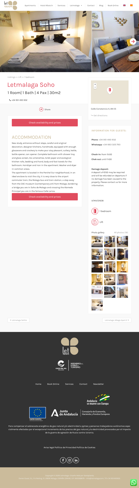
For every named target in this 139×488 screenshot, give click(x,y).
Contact (91, 5)
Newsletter (98, 384)
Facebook (63, 461)
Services (61, 5)
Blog (101, 5)
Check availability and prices (45, 122)
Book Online (113, 5)
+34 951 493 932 (19, 100)
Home (38, 384)
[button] (111, 91)
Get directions (100, 115)
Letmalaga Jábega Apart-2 (116, 320)
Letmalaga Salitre (19, 320)
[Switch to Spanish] (131, 5)
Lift (19, 77)
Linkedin (76, 461)
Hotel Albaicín (46, 5)
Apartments (30, 5)
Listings (11, 77)
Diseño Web (75, 475)
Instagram (69, 461)
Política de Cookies (86, 447)
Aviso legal (49, 447)
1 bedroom (29, 77)
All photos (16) (121, 232)
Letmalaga (75, 5)
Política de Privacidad (65, 447)
